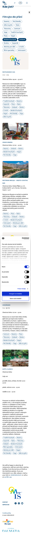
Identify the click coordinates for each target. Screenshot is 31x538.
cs (20, 2)
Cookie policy (6, 513)
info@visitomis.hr (16, 475)
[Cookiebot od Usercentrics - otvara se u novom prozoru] (22, 238)
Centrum (17, 28)
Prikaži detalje (22, 288)
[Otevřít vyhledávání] (14, 3)
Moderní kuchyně (10, 39)
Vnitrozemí (22, 50)
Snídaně (22, 39)
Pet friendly (17, 21)
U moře (21, 47)
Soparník (15, 43)
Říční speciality (9, 50)
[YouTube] (22, 503)
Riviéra (6, 43)
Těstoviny (7, 28)
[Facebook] (16, 503)
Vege (5, 32)
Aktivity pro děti (9, 47)
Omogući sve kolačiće (15, 293)
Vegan (13, 36)
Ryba (17, 25)
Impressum (5, 504)
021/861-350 (8, 477)
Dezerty (6, 21)
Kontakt (5, 502)
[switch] (26, 272)
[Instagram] (19, 503)
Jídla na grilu (8, 25)
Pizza (5, 36)
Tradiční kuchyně (17, 32)
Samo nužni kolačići (15, 298)
